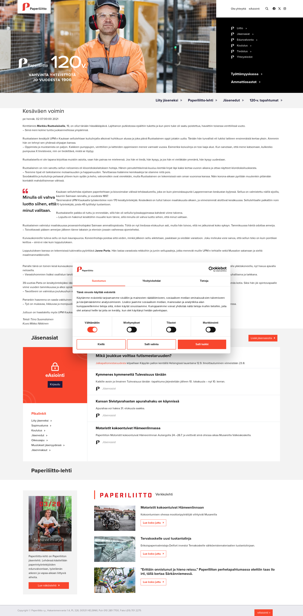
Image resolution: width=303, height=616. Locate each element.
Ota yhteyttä (238, 9)
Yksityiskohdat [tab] (151, 280)
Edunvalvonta (245, 40)
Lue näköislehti (47, 585)
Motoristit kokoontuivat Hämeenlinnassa (128, 428)
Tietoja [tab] (204, 280)
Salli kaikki (202, 344)
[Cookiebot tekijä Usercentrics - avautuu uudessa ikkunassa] (211, 269)
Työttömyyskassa (244, 74)
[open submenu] (246, 28)
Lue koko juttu (152, 523)
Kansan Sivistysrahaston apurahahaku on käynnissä (137, 401)
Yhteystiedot (244, 57)
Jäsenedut (231, 100)
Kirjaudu (55, 384)
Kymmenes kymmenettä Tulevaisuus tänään (131, 374)
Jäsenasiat (243, 34)
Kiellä (101, 344)
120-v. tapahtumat (264, 100)
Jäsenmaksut (39, 450)
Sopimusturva (40, 425)
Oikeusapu (38, 440)
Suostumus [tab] (99, 280)
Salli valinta (151, 344)
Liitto (240, 28)
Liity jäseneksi (167, 100)
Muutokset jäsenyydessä (46, 445)
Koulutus (242, 45)
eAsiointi (254, 9)
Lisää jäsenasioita (262, 338)
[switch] (132, 330)
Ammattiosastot (244, 82)
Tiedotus (242, 51)
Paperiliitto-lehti (200, 100)
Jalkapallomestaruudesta (111, 363)
